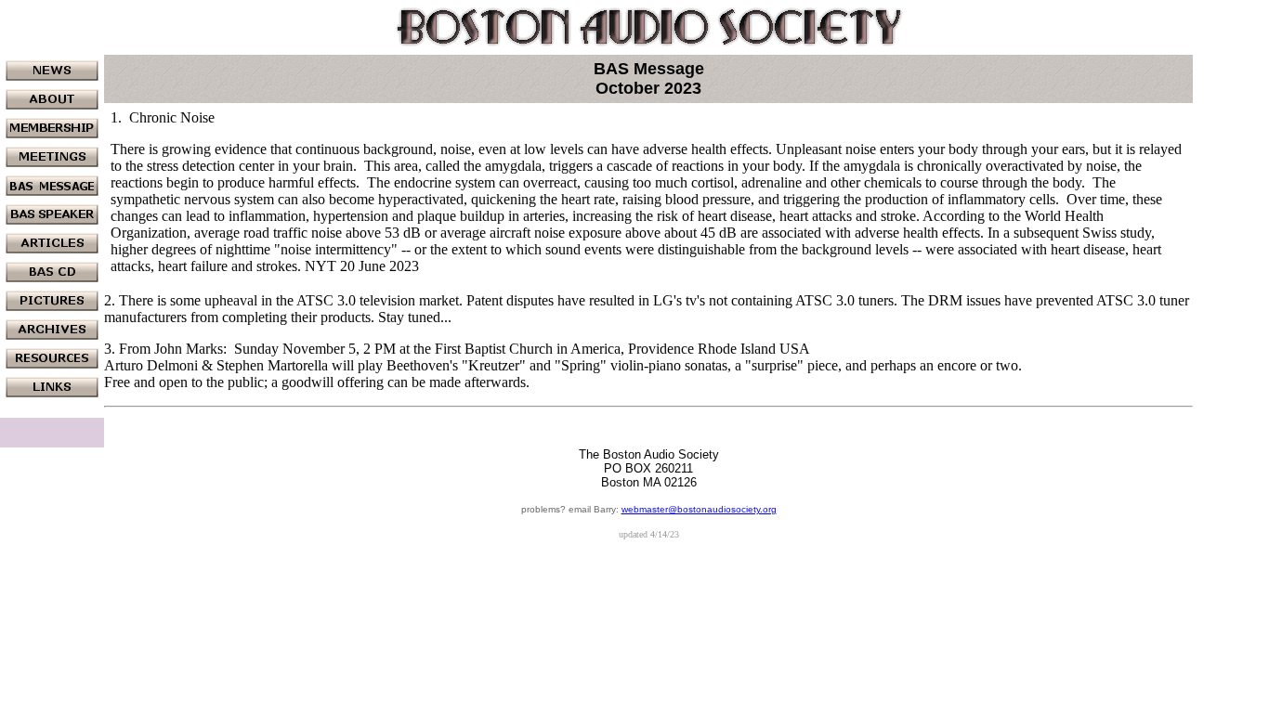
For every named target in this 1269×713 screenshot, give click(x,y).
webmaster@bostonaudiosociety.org (699, 509)
